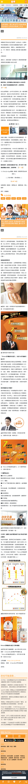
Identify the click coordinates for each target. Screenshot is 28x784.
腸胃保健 (16, 758)
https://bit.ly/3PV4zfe (13, 660)
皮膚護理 (13, 760)
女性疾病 (3, 760)
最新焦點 (3, 746)
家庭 (2, 31)
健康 (3, 5)
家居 (3, 198)
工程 (24, 198)
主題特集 (15, 5)
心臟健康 (10, 758)
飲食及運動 (10, 756)
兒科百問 (22, 758)
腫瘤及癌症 (4, 758)
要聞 (8, 746)
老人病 (8, 760)
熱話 (11, 746)
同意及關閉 (14, 777)
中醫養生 (22, 756)
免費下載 (14, 181)
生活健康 (16, 756)
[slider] (14, 78)
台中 (14, 198)
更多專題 (19, 760)
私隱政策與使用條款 (17, 773)
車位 (19, 198)
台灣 (8, 198)
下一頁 (4, 87)
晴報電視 (8, 5)
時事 (21, 5)
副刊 (25, 5)
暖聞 (15, 746)
